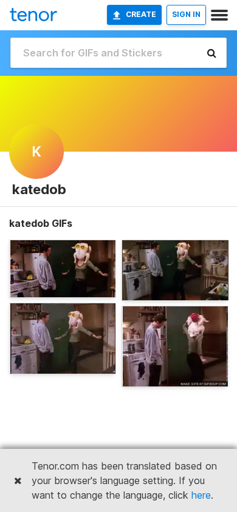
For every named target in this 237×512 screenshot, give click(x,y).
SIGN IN (186, 14)
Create (141, 14)
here (201, 495)
